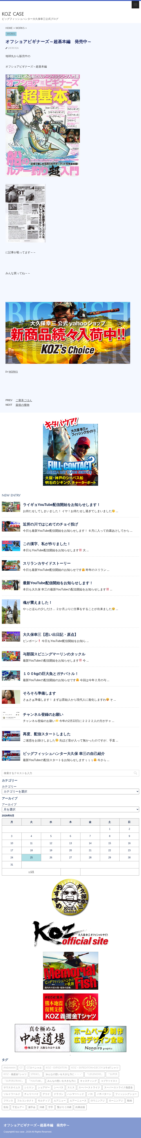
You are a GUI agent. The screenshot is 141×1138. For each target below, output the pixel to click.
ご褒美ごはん (24, 400)
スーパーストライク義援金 (118, 1087)
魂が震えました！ (37, 602)
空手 (50, 1107)
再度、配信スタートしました (47, 734)
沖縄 (41, 1107)
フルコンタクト (25, 1100)
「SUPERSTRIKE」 (13, 1081)
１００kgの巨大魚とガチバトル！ (51, 674)
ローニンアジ (116, 1100)
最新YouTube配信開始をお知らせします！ (58, 583)
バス (90, 1094)
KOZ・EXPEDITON (56, 1067)
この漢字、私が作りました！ (47, 544)
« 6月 (31, 871)
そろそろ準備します (39, 693)
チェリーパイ (31, 1094)
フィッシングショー (126, 1094)
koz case (13, 14)
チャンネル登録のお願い (43, 714)
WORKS (13, 371)
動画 (129, 1100)
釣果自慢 (80, 1107)
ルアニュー (60, 1100)
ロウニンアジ (98, 1100)
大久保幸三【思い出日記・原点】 (50, 634)
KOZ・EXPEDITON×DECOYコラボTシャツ (94, 1067)
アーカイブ (9, 804)
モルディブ (44, 1100)
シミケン (29, 1087)
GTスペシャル (34, 1067)
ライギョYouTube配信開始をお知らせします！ (61, 505)
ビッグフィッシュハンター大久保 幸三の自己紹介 (64, 754)
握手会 (31, 1107)
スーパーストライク (89, 1087)
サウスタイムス (11, 1087)
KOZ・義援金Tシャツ (15, 1074)
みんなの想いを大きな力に (61, 1081)
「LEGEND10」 (94, 1074)
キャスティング (88, 1081)
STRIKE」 (36, 1074)
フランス (8, 1100)
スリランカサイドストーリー (47, 563)
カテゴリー (9, 786)
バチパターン (104, 1094)
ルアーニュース (78, 1100)
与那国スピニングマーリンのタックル (54, 654)
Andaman (9, 1067)
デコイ (46, 1094)
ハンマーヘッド (75, 1094)
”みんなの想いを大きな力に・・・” (63, 1074)
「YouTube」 (35, 1081)
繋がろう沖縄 (64, 1107)
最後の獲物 (22, 404)
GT (21, 1067)
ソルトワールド (11, 1094)
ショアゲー (44, 1087)
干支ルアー (18, 1107)
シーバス (58, 1087)
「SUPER (112, 1074)
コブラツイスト (109, 1081)
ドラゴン (58, 1094)
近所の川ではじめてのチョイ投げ (50, 524)
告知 (5, 1107)
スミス (71, 1087)
